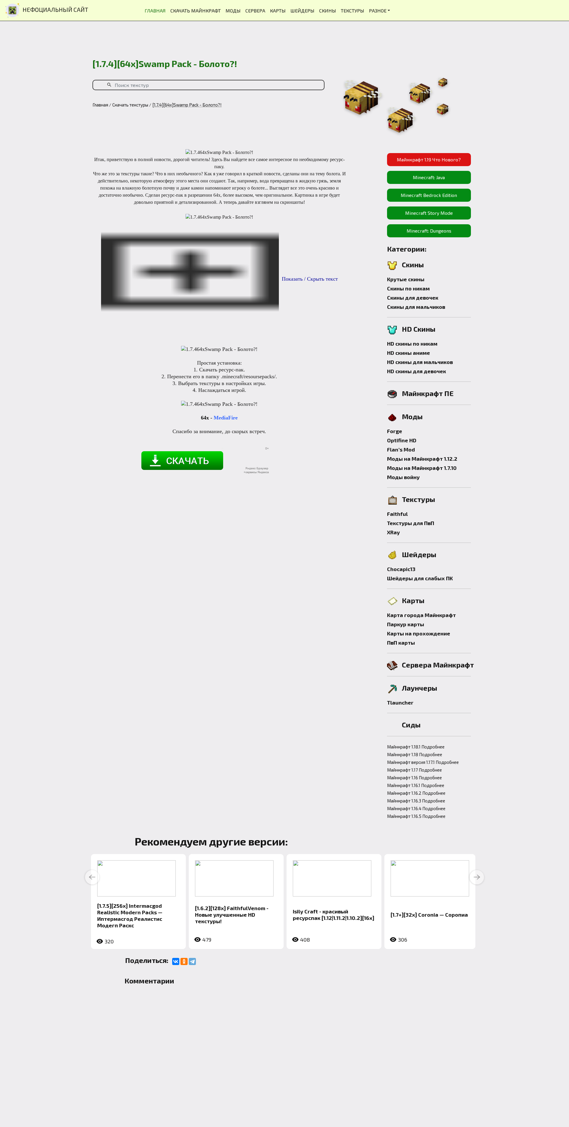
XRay (393, 532)
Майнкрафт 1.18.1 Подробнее (416, 746)
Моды (412, 416)
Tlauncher (400, 702)
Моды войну (403, 477)
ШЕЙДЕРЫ (302, 10)
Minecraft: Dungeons (429, 230)
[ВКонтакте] (175, 961)
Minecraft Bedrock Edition (429, 195)
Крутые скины (405, 279)
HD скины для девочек (416, 371)
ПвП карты (401, 642)
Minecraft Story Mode (429, 213)
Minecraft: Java (429, 177)
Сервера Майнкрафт (438, 664)
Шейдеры (419, 554)
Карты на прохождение (418, 633)
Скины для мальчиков (416, 306)
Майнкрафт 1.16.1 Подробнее (415, 785)
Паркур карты (405, 624)
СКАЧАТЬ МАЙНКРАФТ (195, 10)
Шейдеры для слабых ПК (420, 578)
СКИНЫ (327, 10)
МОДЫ (233, 10)
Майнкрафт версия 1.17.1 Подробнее (423, 762)
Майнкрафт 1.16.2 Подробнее (416, 793)
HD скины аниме (408, 352)
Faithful (397, 514)
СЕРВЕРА (255, 10)
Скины (413, 264)
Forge (394, 431)
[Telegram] (192, 961)
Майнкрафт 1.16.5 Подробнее (416, 816)
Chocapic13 (401, 569)
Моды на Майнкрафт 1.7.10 (422, 468)
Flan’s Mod (401, 449)
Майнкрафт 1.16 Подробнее (414, 777)
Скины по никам (408, 288)
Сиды (411, 724)
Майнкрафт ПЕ (428, 393)
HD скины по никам (412, 343)
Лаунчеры (419, 687)
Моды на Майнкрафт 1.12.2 (422, 458)
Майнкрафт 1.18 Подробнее (414, 754)
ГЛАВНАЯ (155, 10)
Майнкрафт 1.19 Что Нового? (429, 159)
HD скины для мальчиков (420, 362)
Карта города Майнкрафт (421, 615)
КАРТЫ (278, 10)
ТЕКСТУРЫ (352, 10)
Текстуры (418, 499)
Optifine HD (401, 440)
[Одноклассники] (184, 961)
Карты (413, 600)
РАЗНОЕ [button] (377, 10)
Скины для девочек (412, 297)
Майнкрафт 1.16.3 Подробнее (416, 800)
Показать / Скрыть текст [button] (310, 279)
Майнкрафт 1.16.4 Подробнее (416, 808)
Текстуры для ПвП (410, 523)
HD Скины (418, 329)
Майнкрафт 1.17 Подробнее (414, 769)
